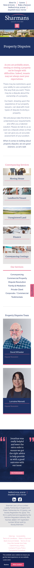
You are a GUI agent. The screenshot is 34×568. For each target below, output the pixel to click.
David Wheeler (17, 352)
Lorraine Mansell (17, 401)
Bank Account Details (11, 541)
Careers (22, 3)
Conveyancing (17, 274)
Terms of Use (25, 541)
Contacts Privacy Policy (17, 548)
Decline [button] (6, 564)
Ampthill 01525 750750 (17, 10)
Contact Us (32, 290)
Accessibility (20, 536)
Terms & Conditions (10, 538)
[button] (17, 26)
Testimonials (17, 297)
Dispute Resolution (17, 282)
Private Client (17, 289)
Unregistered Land (17, 217)
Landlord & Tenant (17, 198)
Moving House (17, 178)
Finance (17, 237)
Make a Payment (24, 5)
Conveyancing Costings (17, 256)
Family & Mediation (17, 286)
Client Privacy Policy (17, 546)
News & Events (9, 5)
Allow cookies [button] (17, 564)
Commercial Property (17, 278)
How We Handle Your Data (17, 543)
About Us (12, 3)
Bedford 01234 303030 (17, 7)
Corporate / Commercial (17, 293)
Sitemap (12, 536)
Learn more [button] (7, 560)
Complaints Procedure (17, 550)
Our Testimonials (17, 473)
